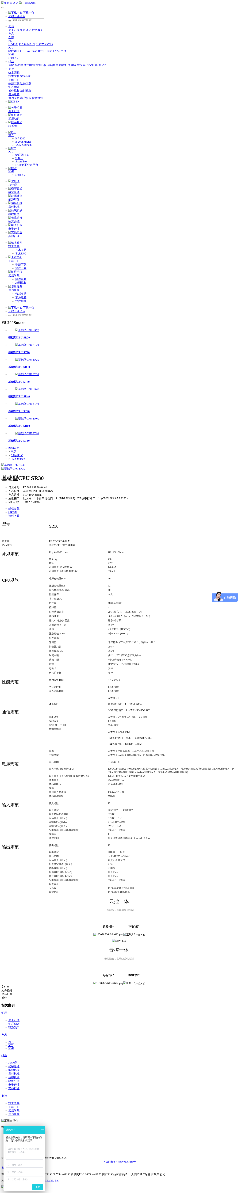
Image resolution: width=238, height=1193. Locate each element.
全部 (11, 37)
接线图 (12, 512)
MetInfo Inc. (52, 1180)
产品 (13, 451)
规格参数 (14, 508)
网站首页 (14, 448)
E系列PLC (17, 455)
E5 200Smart (18, 458)
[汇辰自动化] (119, 3)
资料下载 (14, 515)
